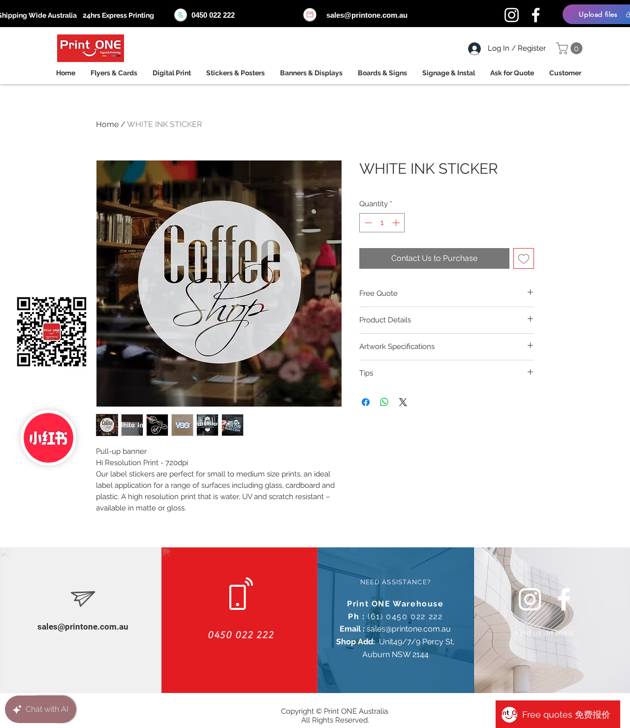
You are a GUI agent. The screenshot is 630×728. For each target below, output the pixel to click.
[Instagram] (511, 15)
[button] (570, 48)
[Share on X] (403, 402)
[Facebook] (535, 15)
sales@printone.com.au (367, 15)
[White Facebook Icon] (564, 599)
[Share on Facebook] (366, 402)
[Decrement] (367, 223)
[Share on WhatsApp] (384, 402)
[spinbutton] (382, 223)
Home (107, 124)
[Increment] (397, 223)
